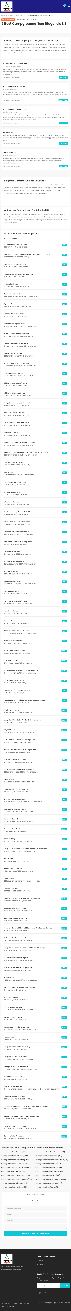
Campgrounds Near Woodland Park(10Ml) (51, 1179)
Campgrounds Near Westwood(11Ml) (49, 1183)
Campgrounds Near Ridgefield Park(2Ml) (50, 1152)
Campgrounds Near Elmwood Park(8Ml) (15, 1175)
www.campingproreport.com (11, 1270)
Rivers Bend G (8, 132)
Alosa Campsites (9, 153)
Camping (11, 16)
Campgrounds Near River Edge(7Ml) (49, 1167)
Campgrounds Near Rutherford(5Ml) (14, 1164)
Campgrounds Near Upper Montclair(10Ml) (16, 1179)
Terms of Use (5, 1303)
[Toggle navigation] (69, 6)
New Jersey (20, 16)
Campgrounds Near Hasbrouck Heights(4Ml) (52, 1160)
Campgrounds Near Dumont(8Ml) (48, 1175)
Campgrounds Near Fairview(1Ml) (13, 1152)
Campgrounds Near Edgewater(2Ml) (49, 1156)
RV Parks (40, 1264)
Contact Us (27, 1303)
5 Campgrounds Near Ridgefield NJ (40, 16)
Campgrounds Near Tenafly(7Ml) (13, 1171)
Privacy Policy (18, 1303)
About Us (4, 1306)
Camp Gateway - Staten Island (15, 64)
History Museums (10, 238)
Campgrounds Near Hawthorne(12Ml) (15, 1187)
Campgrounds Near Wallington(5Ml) (49, 1164)
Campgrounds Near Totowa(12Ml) (48, 1187)
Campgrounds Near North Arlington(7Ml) (16, 1167)
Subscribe (64, 1285)
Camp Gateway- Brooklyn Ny (14, 86)
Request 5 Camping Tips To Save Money (35, 1233)
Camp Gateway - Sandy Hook (14, 109)
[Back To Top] (65, 1305)
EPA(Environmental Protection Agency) (30, 217)
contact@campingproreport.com (12, 1266)
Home (3, 16)
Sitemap (11, 1306)
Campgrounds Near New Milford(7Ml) (49, 1171)
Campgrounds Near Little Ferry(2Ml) (14, 1156)
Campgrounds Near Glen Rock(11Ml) (14, 1183)
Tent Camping (42, 1261)
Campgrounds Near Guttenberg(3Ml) (15, 1160)
